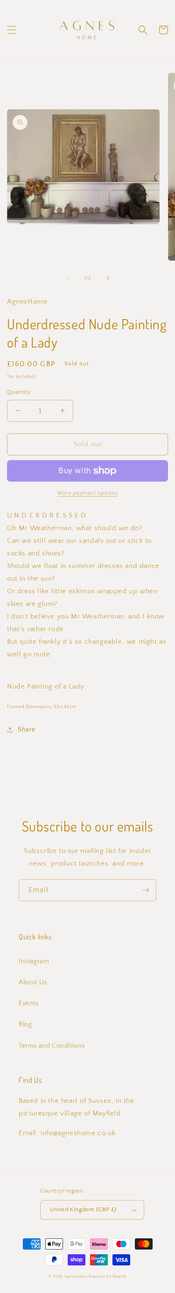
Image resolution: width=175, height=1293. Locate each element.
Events (29, 1003)
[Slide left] (67, 278)
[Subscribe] (145, 890)
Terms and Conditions (52, 1046)
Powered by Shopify (108, 1276)
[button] (11, 30)
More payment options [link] (87, 493)
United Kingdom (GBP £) (83, 1209)
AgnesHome (75, 1276)
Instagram (34, 961)
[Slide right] (108, 278)
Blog (25, 1024)
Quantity (19, 392)
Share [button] (26, 729)
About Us (33, 982)
